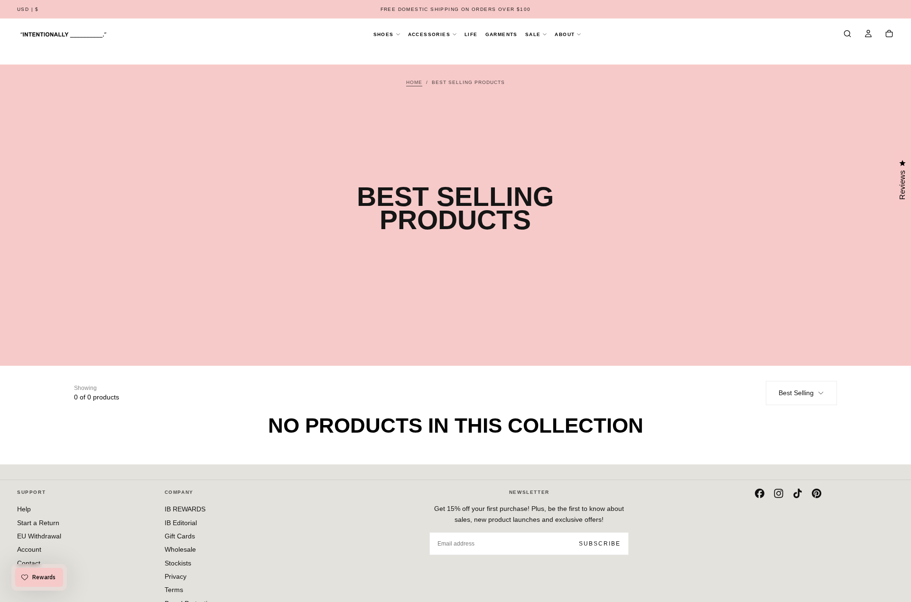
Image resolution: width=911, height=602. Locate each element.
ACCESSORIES (429, 34)
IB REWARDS (185, 509)
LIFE (471, 34)
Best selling (796, 393)
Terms (174, 589)
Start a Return (38, 523)
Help (24, 509)
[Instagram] (778, 493)
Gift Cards (180, 536)
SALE (533, 34)
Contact (28, 563)
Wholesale (180, 549)
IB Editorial (181, 523)
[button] (28, 10)
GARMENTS (501, 34)
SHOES (383, 34)
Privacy (175, 576)
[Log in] (868, 34)
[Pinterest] (816, 493)
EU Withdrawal (39, 536)
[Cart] (889, 34)
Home (414, 82)
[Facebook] (759, 493)
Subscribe (600, 543)
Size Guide (33, 576)
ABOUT (565, 34)
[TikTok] (797, 493)
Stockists (178, 563)
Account (29, 549)
